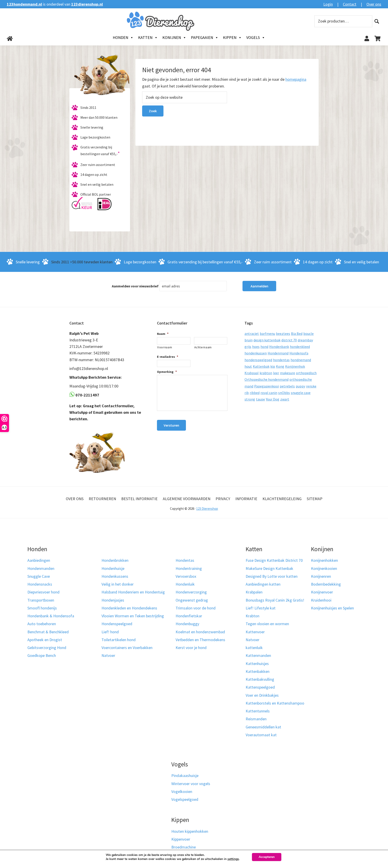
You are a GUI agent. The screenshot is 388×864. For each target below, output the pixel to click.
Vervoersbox (186, 576)
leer (276, 373)
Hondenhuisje (112, 568)
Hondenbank (279, 346)
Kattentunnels (258, 711)
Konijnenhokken (324, 560)
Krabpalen (254, 592)
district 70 (289, 340)
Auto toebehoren (41, 623)
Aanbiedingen (38, 560)
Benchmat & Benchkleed (48, 631)
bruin (249, 340)
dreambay (305, 340)
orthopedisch (306, 373)
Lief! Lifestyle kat (261, 608)
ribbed (255, 392)
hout (248, 366)
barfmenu (267, 333)
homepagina (295, 79)
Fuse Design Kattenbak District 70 (274, 560)
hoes (256, 346)
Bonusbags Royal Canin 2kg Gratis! (275, 600)
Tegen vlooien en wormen (267, 623)
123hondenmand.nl (24, 4)
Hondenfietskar (189, 615)
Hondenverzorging (191, 592)
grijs (248, 346)
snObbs (284, 392)
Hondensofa (298, 353)
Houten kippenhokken (189, 831)
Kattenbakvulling (260, 679)
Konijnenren (321, 576)
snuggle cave (301, 392)
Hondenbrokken (114, 560)
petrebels (287, 386)
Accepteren (267, 857)
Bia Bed (296, 333)
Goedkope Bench (41, 655)
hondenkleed (300, 346)
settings (233, 859)
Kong (280, 366)
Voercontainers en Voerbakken (126, 647)
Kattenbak (261, 366)
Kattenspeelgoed (260, 687)
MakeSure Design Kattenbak (269, 568)
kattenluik (254, 647)
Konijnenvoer (322, 592)
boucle (308, 333)
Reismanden (256, 718)
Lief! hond (110, 631)
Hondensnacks (39, 584)
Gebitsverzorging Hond (46, 647)
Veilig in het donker (117, 584)
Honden (120, 37)
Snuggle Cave (38, 576)
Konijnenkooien (324, 568)
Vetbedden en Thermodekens (200, 639)
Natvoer (108, 655)
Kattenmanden (258, 655)
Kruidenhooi (321, 600)
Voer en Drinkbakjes (262, 695)
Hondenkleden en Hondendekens (129, 608)
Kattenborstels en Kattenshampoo (275, 703)
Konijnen (171, 37)
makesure (287, 373)
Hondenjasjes (112, 600)
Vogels (253, 37)
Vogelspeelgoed (184, 799)
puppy (300, 386)
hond (264, 346)
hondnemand (301, 360)
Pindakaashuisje (184, 775)
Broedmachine (183, 847)
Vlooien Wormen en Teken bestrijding (132, 615)
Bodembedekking (326, 584)
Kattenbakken (257, 671)
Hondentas (185, 560)
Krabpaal (252, 373)
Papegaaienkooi (266, 386)
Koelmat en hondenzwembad (200, 631)
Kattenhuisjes (257, 663)
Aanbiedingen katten (263, 584)
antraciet (252, 333)
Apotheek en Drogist (44, 639)
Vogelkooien (181, 791)
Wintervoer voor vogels (190, 783)
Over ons (373, 4)
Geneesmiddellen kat (263, 727)
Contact (349, 4)
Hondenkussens (114, 576)
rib (247, 392)
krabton (266, 373)
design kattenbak (267, 340)
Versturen (171, 425)
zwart (284, 399)
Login (328, 4)
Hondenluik (185, 584)
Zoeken (376, 21)
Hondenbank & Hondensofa (50, 615)
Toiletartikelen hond (118, 639)
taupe (260, 399)
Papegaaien (202, 37)
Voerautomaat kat (261, 734)
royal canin (268, 392)
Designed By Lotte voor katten (272, 576)
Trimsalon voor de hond (196, 608)
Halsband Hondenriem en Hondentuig (133, 592)
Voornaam (164, 347)
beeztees (283, 333)
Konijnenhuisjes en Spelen (332, 608)
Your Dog (272, 399)
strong (250, 399)
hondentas (281, 360)
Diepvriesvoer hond (43, 592)
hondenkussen (256, 353)
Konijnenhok (295, 366)
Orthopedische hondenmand (267, 379)
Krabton (252, 615)
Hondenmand (278, 353)
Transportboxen (40, 600)
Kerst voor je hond (191, 647)
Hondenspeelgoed (116, 623)
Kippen (229, 37)
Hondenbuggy (187, 623)
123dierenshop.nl (87, 4)
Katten (145, 37)
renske (311, 386)
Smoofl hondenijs (42, 608)
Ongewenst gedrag (192, 600)
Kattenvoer (255, 631)
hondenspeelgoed (258, 360)
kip (272, 366)
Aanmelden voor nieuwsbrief (135, 286)
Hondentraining (189, 568)
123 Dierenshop (207, 508)
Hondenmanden (40, 568)
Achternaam (203, 347)
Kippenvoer (180, 839)
